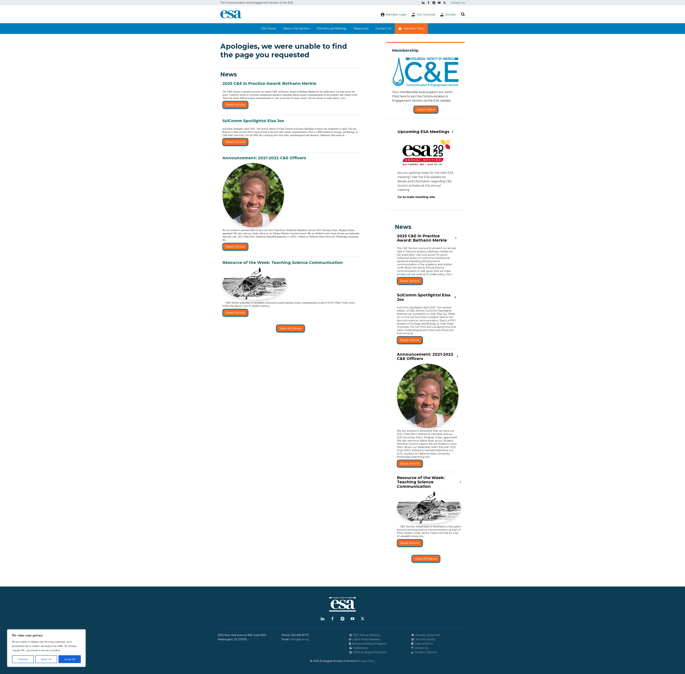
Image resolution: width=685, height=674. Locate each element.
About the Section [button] (296, 28)
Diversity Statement (427, 635)
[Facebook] (428, 2)
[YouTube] (439, 2)
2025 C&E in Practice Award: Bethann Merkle (269, 83)
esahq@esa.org (299, 639)
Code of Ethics (423, 643)
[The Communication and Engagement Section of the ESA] (231, 14)
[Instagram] (434, 2)
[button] (411, 28)
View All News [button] (290, 328)
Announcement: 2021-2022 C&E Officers (264, 158)
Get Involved (426, 14)
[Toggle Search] (463, 14)
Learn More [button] (426, 109)
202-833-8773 (300, 635)
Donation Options (425, 652)
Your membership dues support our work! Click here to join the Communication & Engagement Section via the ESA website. (422, 96)
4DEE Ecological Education (369, 652)
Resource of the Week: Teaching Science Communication (282, 262)
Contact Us (458, 2)
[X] (444, 2)
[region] (46, 648)
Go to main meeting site (416, 197)
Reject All (46, 659)
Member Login (396, 14)
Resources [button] (360, 28)
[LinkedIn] (423, 2)
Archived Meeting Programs (369, 643)
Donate (450, 14)
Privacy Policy (366, 661)
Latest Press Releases (365, 639)
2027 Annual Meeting (366, 635)
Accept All (69, 659)
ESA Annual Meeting (331, 28)
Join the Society (425, 639)
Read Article (235, 104)
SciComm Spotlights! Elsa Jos (253, 120)
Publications (360, 648)
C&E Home (268, 28)
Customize (23, 659)
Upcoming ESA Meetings (423, 131)
